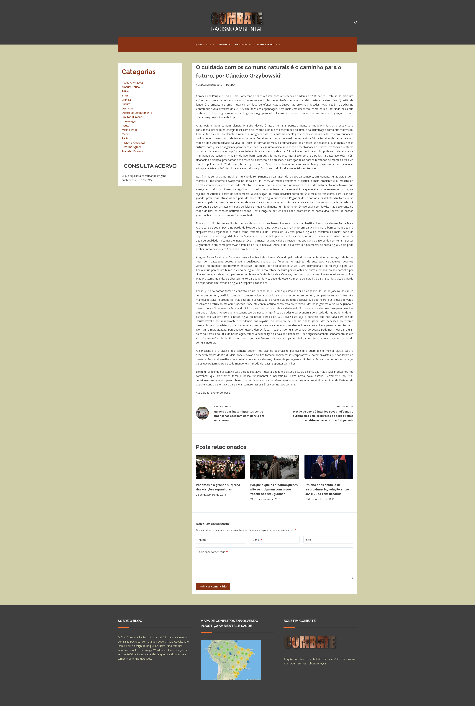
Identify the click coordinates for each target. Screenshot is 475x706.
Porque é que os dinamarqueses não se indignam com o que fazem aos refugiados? (274, 489)
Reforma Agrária (132, 147)
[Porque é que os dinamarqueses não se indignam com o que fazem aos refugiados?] (274, 467)
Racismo (127, 138)
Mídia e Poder (130, 130)
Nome (204, 539)
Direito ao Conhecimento (137, 112)
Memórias (241, 44)
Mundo (230, 84)
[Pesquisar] (355, 22)
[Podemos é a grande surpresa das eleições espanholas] (220, 467)
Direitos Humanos (133, 117)
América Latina (131, 87)
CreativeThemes (183, 699)
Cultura (126, 104)
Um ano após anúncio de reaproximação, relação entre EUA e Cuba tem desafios (326, 489)
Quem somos (203, 44)
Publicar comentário (213, 586)
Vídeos (223, 44)
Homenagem (129, 121)
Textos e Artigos (266, 44)
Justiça (126, 125)
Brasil (125, 95)
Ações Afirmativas (132, 82)
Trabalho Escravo (132, 151)
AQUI (323, 663)
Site (308, 539)
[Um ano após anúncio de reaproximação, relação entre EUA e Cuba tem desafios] (328, 467)
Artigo (125, 91)
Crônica (126, 99)
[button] (213, 44)
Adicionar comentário (213, 552)
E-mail (257, 539)
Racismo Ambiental (133, 142)
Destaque (127, 108)
